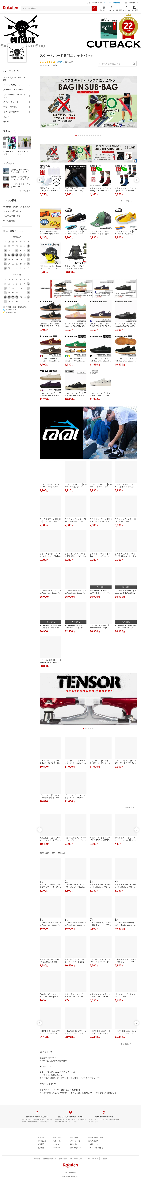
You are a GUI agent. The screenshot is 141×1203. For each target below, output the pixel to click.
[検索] (94, 8)
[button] (131, 2)
